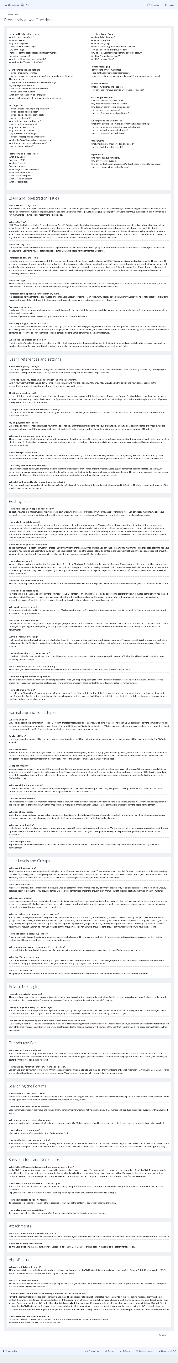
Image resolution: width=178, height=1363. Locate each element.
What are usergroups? (101, 43)
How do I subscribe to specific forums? (109, 130)
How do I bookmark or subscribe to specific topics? (115, 126)
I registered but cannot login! (22, 46)
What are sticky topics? (20, 175)
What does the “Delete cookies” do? (26, 62)
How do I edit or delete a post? (23, 111)
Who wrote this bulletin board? (105, 157)
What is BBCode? (17, 156)
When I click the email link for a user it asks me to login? (35, 97)
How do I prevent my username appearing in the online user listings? (41, 76)
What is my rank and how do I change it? (27, 94)
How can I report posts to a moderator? (27, 136)
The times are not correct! (21, 79)
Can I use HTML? (17, 160)
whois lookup (51, 1299)
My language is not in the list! (22, 85)
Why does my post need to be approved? (28, 143)
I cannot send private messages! (106, 69)
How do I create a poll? (20, 118)
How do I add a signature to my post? (26, 114)
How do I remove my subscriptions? (108, 133)
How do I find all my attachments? (107, 147)
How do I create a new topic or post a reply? (29, 108)
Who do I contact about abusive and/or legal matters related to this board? (126, 163)
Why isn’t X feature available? (104, 160)
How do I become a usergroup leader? (109, 49)
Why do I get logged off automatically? (27, 59)
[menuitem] (25, 4)
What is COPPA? (17, 40)
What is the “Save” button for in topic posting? (30, 139)
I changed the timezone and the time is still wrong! (32, 82)
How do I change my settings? (23, 72)
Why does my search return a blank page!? (111, 106)
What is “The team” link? (102, 59)
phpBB (139, 429)
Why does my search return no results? (109, 103)
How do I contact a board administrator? (110, 167)
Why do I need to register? (21, 37)
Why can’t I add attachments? (23, 130)
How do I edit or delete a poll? (23, 124)
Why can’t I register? (18, 43)
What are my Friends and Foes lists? (107, 86)
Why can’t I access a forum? (22, 127)
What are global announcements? (24, 169)
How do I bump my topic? (21, 146)
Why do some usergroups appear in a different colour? (116, 52)
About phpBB (52, 1273)
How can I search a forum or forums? (108, 100)
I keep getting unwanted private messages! (111, 72)
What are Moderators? (102, 40)
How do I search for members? (105, 109)
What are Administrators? (103, 37)
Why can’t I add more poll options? (25, 121)
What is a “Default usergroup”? (105, 56)
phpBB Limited (88, 1270)
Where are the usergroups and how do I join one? (113, 46)
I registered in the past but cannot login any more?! (33, 52)
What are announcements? (21, 172)
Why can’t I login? (17, 49)
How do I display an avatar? (22, 91)
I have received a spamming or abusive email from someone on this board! (125, 76)
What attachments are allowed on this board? (112, 143)
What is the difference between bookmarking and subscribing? (120, 123)
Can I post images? (18, 166)
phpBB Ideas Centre (136, 1283)
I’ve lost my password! (19, 56)
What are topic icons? (19, 181)
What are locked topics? (20, 178)
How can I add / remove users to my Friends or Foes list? (117, 89)
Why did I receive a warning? (22, 133)
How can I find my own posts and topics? (110, 113)
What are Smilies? (17, 163)
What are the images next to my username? (29, 88)
